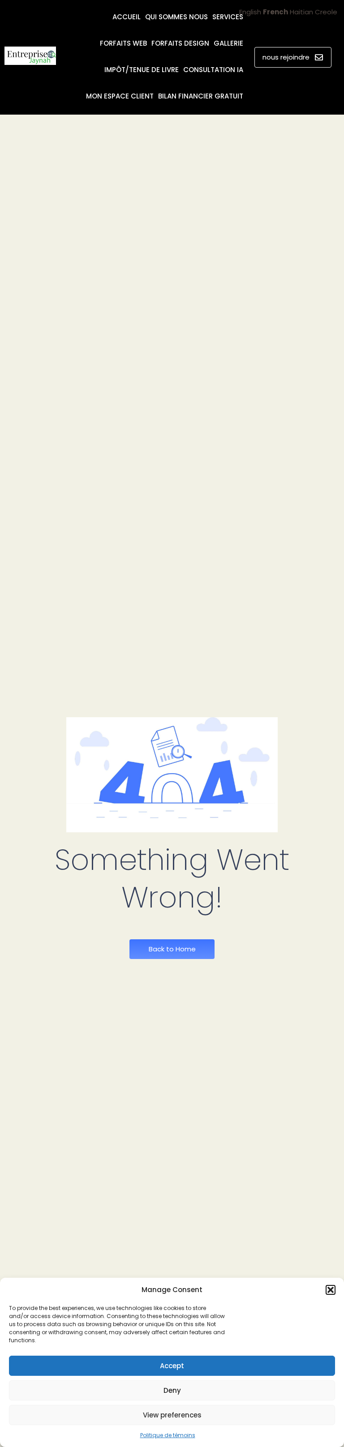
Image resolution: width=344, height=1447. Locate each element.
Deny (172, 1390)
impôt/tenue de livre (141, 69)
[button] (330, 1289)
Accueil (126, 16)
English (250, 12)
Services (227, 16)
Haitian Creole (313, 12)
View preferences (172, 1415)
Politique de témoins (167, 1435)
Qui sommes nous (176, 16)
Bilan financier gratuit (200, 96)
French (275, 12)
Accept (172, 1365)
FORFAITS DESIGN (180, 43)
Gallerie (228, 43)
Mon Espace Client (120, 96)
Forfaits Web (123, 43)
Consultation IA (213, 69)
